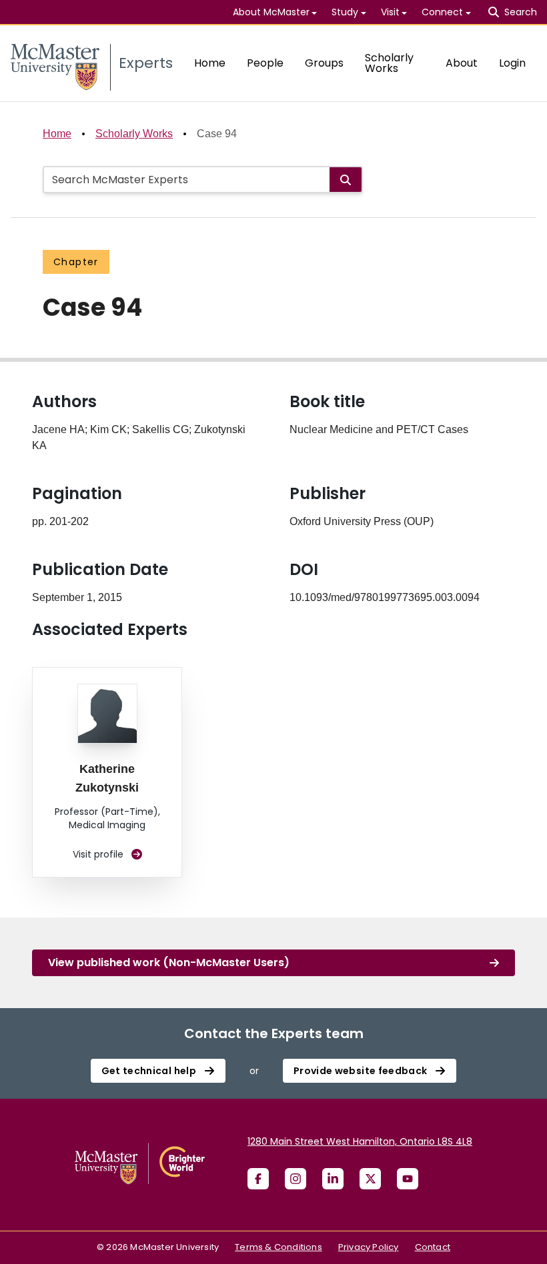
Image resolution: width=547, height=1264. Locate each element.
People (265, 63)
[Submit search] (346, 179)
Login (512, 63)
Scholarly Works (389, 63)
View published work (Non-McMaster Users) (169, 962)
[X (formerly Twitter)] (370, 1178)
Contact (432, 1247)
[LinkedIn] (333, 1178)
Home (209, 63)
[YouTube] (407, 1178)
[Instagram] (295, 1178)
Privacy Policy (368, 1247)
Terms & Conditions (278, 1247)
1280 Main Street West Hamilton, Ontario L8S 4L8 (359, 1141)
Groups (324, 63)
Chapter (76, 262)
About (462, 63)
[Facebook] (258, 1178)
